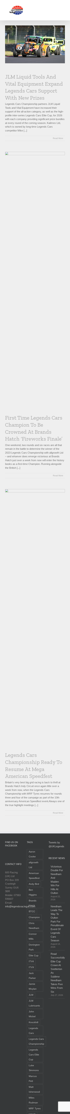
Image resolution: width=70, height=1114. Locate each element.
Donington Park (34, 947)
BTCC (32, 911)
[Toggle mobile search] (57, 5)
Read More (58, 138)
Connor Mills (33, 936)
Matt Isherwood (34, 1089)
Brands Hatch (32, 903)
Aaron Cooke (32, 854)
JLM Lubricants (34, 1003)
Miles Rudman (33, 1100)
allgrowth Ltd (33, 865)
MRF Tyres (35, 1108)
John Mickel (32, 1014)
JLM (31, 995)
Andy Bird (34, 884)
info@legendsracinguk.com (20, 906)
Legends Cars (33, 1030)
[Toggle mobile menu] (63, 5)
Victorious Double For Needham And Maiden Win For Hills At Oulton (57, 880)
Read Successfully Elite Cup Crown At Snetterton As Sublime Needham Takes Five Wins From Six (57, 972)
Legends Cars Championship (36, 1041)
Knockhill (33, 1022)
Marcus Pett (33, 1078)
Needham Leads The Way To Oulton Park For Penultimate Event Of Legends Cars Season (57, 923)
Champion (34, 917)
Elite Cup (33, 955)
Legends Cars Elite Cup (34, 1055)
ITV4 (31, 961)
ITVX (31, 967)
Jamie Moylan (33, 986)
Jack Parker (32, 975)
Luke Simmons (34, 1068)
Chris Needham (34, 925)
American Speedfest (34, 875)
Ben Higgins (33, 892)
